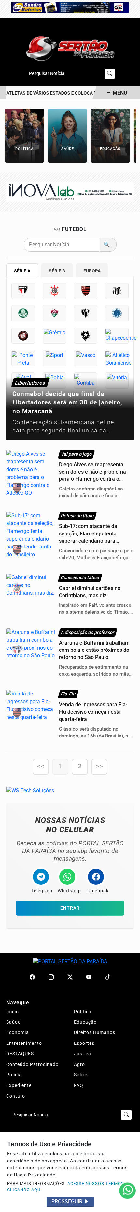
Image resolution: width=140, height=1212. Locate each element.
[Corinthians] (54, 291)
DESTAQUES (20, 1053)
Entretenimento (24, 1043)
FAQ (78, 1085)
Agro (79, 1064)
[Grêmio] (54, 336)
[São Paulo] (23, 291)
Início (12, 1011)
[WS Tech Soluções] (30, 790)
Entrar (70, 908)
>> (99, 766)
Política (82, 1011)
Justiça (82, 1053)
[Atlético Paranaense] (23, 336)
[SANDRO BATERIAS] (70, 7)
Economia (17, 1032)
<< (40, 766)
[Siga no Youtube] (89, 977)
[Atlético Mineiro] (85, 313)
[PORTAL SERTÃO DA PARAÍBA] (70, 48)
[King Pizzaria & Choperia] (70, 192)
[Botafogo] (85, 336)
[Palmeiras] (23, 313)
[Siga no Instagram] (51, 977)
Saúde (13, 1022)
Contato (15, 1096)
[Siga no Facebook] (32, 977)
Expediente (19, 1085)
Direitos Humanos (94, 1032)
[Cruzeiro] (117, 313)
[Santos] (117, 291)
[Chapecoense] (117, 336)
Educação (85, 1022)
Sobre (80, 1074)
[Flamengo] (85, 291)
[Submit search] (110, 74)
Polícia (14, 1074)
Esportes (84, 1043)
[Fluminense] (54, 313)
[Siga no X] (70, 977)
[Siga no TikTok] (108, 977)
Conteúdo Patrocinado (32, 1064)
